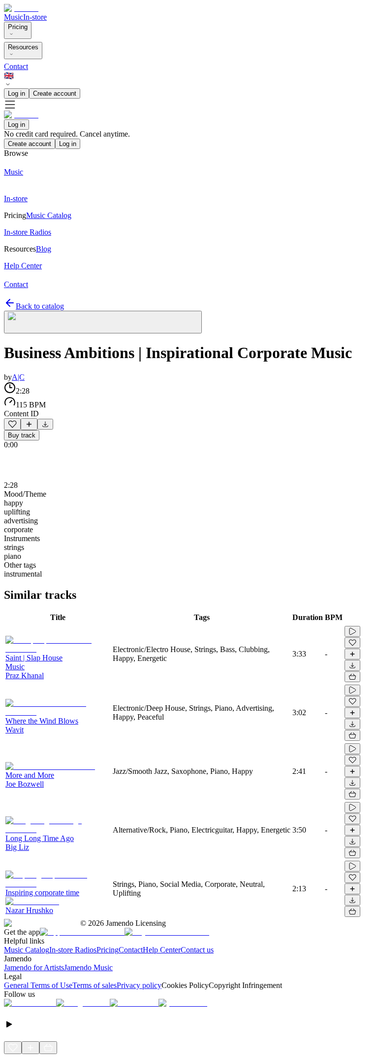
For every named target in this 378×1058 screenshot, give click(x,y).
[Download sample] (45, 424)
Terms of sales (94, 985)
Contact (16, 66)
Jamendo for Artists (34, 967)
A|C (18, 377)
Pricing (18, 27)
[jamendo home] (21, 8)
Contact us (197, 950)
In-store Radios (72, 950)
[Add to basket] (352, 676)
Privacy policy (139, 985)
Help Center (162, 950)
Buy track (21, 435)
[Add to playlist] (29, 424)
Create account (54, 93)
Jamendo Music (88, 967)
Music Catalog (26, 950)
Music (13, 17)
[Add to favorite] (12, 424)
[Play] (103, 322)
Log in (16, 93)
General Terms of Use (38, 985)
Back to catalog (40, 306)
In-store (35, 17)
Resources (23, 47)
